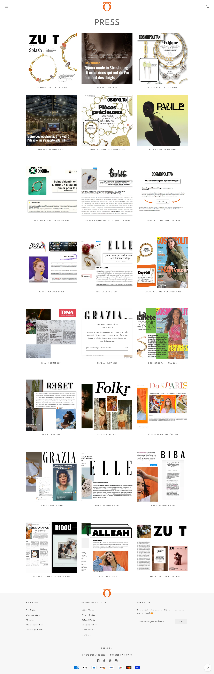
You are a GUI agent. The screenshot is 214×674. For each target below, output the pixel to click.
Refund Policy (88, 620)
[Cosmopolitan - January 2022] (162, 191)
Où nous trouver (33, 615)
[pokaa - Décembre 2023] (51, 120)
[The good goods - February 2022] (51, 191)
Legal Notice (88, 610)
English (106, 648)
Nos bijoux (31, 610)
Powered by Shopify (121, 655)
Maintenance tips (34, 625)
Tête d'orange (92, 655)
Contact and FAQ (34, 630)
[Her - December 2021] (107, 262)
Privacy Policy (88, 615)
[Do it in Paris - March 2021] (162, 405)
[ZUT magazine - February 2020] (162, 547)
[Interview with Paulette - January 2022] (107, 191)
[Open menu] (9, 7)
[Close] (128, 323)
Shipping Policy (89, 625)
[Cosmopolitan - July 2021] (162, 333)
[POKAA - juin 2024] (107, 58)
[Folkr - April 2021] (107, 405)
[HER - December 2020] (107, 476)
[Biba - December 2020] (162, 476)
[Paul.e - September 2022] (162, 120)
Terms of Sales (88, 630)
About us (30, 620)
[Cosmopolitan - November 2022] (107, 120)
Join (181, 621)
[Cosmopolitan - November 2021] (162, 262)
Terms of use (88, 635)
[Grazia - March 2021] (51, 476)
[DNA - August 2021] (51, 333)
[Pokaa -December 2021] (51, 262)
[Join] (124, 347)
